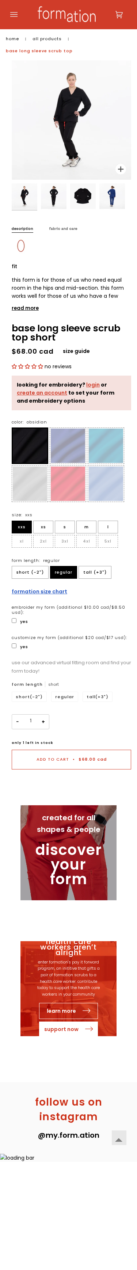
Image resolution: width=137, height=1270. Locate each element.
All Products (47, 39)
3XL (64, 541)
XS (43, 527)
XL (22, 541)
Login (93, 384)
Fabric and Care (63, 229)
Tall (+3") (95, 572)
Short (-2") (30, 572)
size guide (76, 351)
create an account (42, 392)
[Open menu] (21, 14)
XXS (22, 527)
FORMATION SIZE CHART (39, 591)
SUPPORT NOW (62, 1029)
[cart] (112, 14)
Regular (63, 572)
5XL (107, 541)
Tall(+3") (98, 697)
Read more (25, 308)
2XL (43, 541)
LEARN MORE (62, 1011)
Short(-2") (29, 697)
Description (22, 229)
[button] (28, 366)
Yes (24, 621)
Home (12, 39)
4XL (86, 541)
